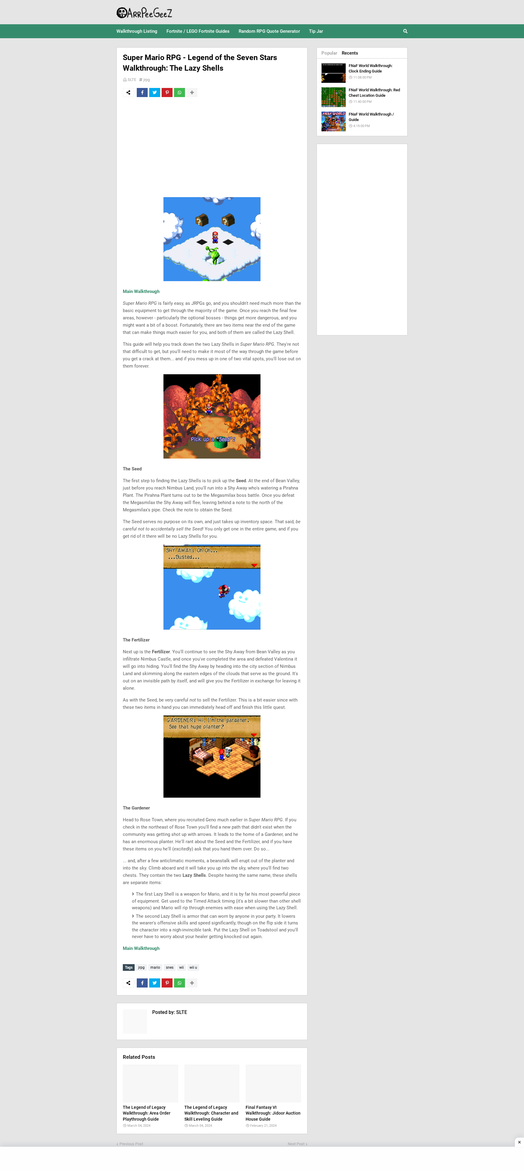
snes (169, 967)
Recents (350, 53)
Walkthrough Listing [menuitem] (136, 31)
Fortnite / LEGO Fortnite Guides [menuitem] (198, 31)
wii (181, 967)
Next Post (296, 1144)
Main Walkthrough (141, 291)
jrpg (146, 79)
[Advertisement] (212, 147)
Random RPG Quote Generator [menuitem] (269, 31)
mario (155, 967)
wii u (193, 967)
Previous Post (131, 1144)
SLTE (132, 79)
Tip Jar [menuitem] (316, 31)
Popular (329, 53)
